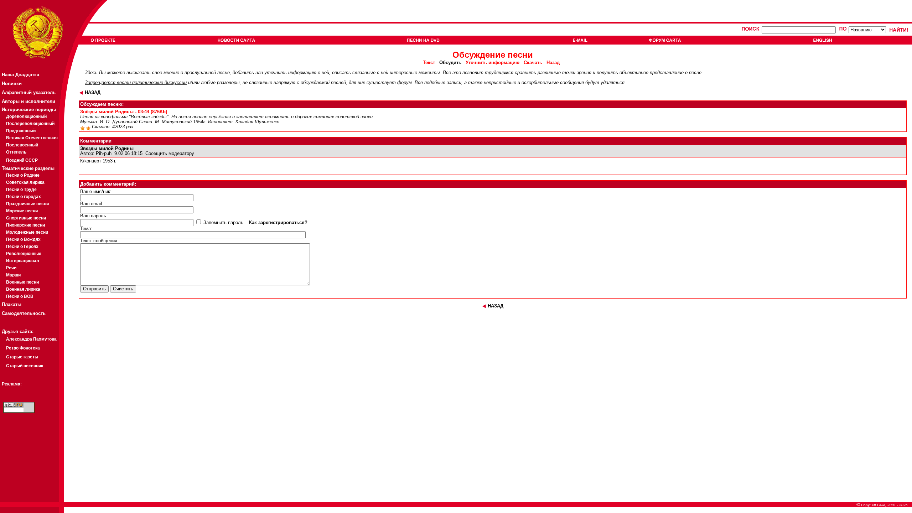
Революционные (23, 253)
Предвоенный (21, 130)
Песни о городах (23, 196)
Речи (11, 267)
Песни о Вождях (23, 239)
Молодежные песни (27, 232)
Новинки (12, 83)
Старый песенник (24, 365)
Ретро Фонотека (23, 348)
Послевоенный (22, 144)
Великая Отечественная (32, 137)
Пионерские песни (25, 225)
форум (404, 82)
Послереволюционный (30, 123)
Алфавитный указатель (29, 92)
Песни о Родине (23, 175)
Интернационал (22, 260)
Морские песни (22, 210)
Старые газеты (22, 356)
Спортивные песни (26, 218)
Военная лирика (23, 289)
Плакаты (11, 304)
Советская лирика (25, 182)
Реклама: (12, 384)
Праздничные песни (27, 203)
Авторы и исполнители (28, 101)
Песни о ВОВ (19, 296)
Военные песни (22, 282)
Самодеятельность (24, 313)
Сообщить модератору (169, 153)
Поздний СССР (22, 160)
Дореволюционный (26, 116)
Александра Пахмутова (31, 339)
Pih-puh (104, 153)
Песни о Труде (21, 189)
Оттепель (16, 152)
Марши (13, 275)
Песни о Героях (22, 246)
